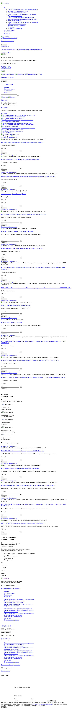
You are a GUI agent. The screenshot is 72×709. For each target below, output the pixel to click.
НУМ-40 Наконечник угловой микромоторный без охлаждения (20, 159)
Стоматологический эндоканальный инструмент (22, 19)
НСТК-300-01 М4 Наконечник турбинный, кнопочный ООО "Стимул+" (22, 142)
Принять (3, 707)
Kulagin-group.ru (5, 638)
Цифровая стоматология (15, 16)
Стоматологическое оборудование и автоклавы (22, 14)
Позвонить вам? (5, 632)
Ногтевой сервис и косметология (18, 11)
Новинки (16, 136)
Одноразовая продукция (15, 28)
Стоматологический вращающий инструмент (21, 17)
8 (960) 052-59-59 (6, 52)
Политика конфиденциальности (10, 588)
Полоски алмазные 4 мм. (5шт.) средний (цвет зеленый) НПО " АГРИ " (22, 248)
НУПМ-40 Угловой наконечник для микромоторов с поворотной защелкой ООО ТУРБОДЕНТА (30, 360)
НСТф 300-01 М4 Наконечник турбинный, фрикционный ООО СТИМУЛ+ (23, 214)
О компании (8, 31)
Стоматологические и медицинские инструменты (23, 22)
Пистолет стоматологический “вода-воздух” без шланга (17, 231)
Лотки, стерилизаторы (14, 20)
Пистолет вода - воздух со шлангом (11, 322)
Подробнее (4, 100)
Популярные (6, 136)
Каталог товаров (9, 8)
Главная (6, 87)
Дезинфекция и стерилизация (16, 25)
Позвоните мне (5, 66)
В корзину (4, 45)
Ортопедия (11, 27)
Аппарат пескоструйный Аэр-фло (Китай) (13, 194)
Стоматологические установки (17, 12)
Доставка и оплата (9, 30)
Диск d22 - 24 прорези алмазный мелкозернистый (15, 305)
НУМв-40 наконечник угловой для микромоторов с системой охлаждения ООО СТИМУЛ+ (28, 176)
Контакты (7, 33)
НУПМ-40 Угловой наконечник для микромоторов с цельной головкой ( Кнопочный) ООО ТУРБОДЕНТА (33, 377)
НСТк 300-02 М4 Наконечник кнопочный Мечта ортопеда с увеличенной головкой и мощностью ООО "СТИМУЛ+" (36, 288)
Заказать (3, 153)
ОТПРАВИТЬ (51, 700)
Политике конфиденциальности (42, 704)
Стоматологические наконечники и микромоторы (23, 9)
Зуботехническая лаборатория (17, 24)
